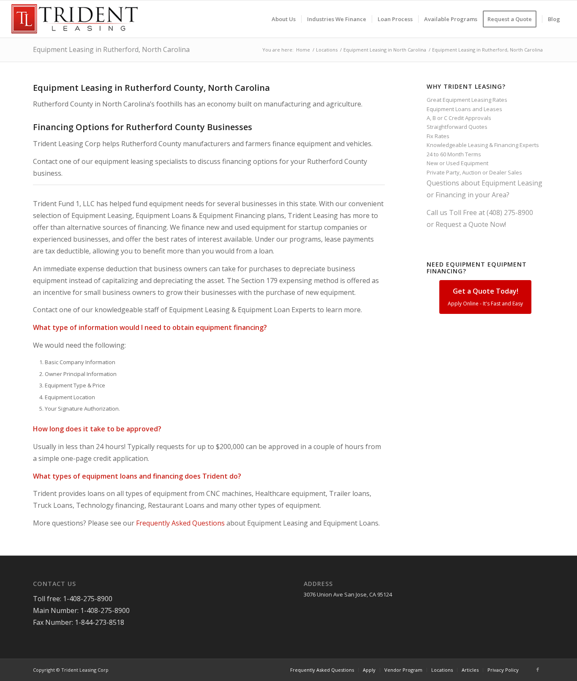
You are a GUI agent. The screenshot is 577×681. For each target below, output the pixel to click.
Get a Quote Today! (485, 296)
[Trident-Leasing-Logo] (74, 19)
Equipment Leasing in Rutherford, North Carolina (111, 49)
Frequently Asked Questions (180, 523)
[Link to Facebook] (537, 669)
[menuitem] (283, 19)
